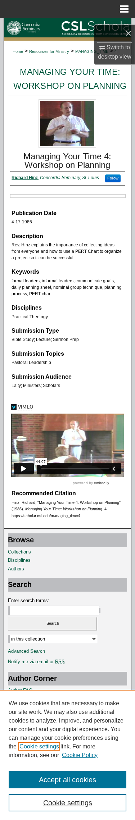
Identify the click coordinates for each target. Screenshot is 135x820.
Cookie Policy (80, 755)
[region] (67, 755)
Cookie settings (39, 746)
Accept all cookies (67, 780)
